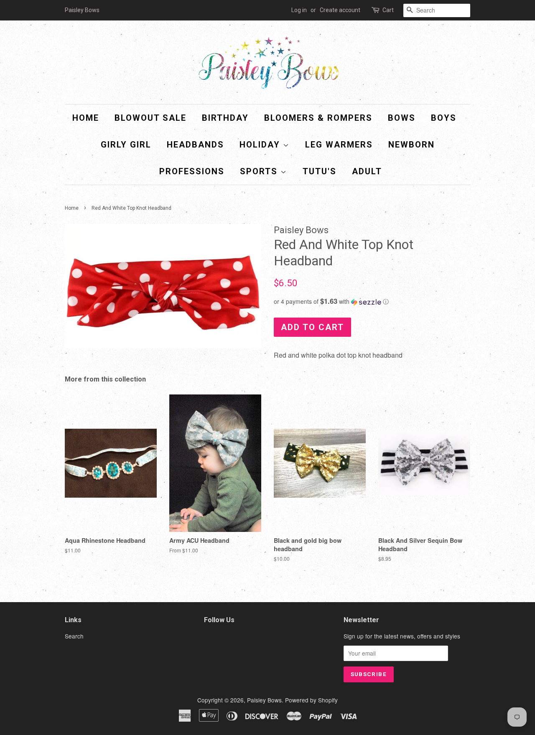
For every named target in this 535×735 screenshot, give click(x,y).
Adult (367, 171)
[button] (372, 301)
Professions (191, 171)
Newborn (411, 145)
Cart (388, 10)
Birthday (225, 118)
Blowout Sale (150, 118)
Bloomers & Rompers (318, 118)
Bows (401, 118)
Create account (340, 10)
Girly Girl (126, 145)
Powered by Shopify (311, 700)
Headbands (195, 145)
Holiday (261, 145)
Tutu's (319, 171)
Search (74, 636)
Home (85, 118)
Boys (443, 118)
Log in (299, 10)
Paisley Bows (264, 700)
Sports (260, 171)
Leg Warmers (339, 145)
